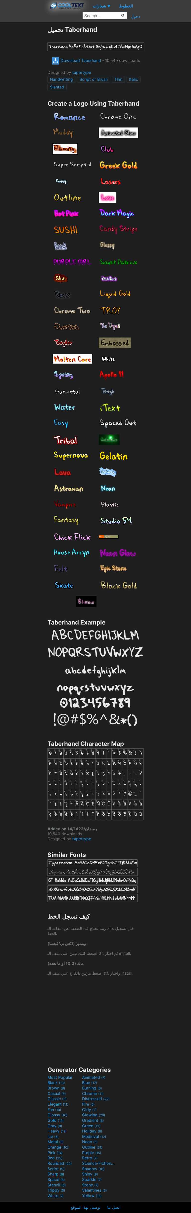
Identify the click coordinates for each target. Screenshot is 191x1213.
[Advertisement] (24, 100)
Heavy (57, 1131)
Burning (92, 1088)
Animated (93, 1077)
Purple (91, 1152)
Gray (55, 1125)
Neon (90, 1141)
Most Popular (60, 1077)
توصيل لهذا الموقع (85, 1207)
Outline (92, 1147)
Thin (118, 79)
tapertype (81, 72)
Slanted (57, 86)
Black (56, 1082)
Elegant (58, 1104)
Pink (55, 1152)
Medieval (94, 1136)
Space (56, 1179)
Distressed (96, 1098)
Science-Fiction (98, 1163)
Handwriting (61, 79)
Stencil (57, 1184)
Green (91, 1125)
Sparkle (92, 1179)
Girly (89, 1109)
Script (56, 1168)
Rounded (60, 1163)
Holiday (92, 1131)
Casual (57, 1093)
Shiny (90, 1173)
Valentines (94, 1190)
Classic (57, 1098)
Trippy (56, 1190)
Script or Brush (94, 79)
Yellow (92, 1195)
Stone (90, 1184)
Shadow (93, 1168)
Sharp (56, 1173)
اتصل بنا (113, 1207)
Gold (56, 1120)
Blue (89, 1082)
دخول (135, 16)
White (56, 1195)
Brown (56, 1088)
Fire (88, 1104)
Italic (133, 79)
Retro (90, 1157)
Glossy (57, 1114)
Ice (53, 1136)
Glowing (93, 1114)
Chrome (93, 1093)
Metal (56, 1141)
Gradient (93, 1120)
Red (55, 1157)
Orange (58, 1147)
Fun (54, 1109)
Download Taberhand (80, 60)
